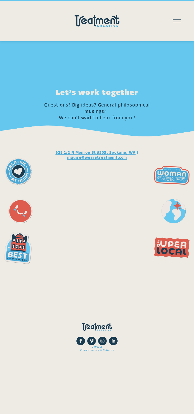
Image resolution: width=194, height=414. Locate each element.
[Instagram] (102, 341)
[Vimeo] (91, 341)
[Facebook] (80, 341)
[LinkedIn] (113, 341)
